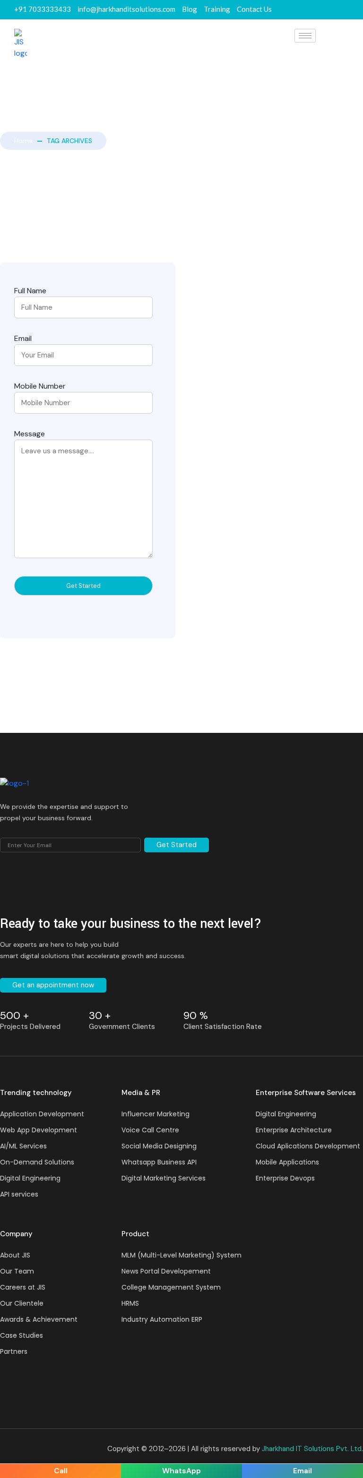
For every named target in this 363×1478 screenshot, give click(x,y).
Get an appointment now (53, 985)
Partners (13, 1351)
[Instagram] (348, 10)
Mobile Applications (287, 1162)
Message (29, 434)
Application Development (42, 1114)
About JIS (15, 1255)
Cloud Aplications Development (308, 1146)
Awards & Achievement (39, 1319)
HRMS (130, 1303)
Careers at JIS (22, 1287)
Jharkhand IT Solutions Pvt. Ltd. (312, 1448)
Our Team (17, 1271)
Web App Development (38, 1130)
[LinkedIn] (331, 10)
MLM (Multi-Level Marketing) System (181, 1255)
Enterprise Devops (285, 1178)
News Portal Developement (166, 1271)
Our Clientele (21, 1303)
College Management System (171, 1287)
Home (23, 140)
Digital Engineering (30, 1178)
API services (19, 1194)
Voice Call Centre (150, 1130)
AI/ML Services (23, 1146)
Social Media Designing (159, 1146)
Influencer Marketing (155, 1114)
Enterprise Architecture (294, 1130)
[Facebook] (314, 10)
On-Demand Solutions (37, 1162)
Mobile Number (40, 386)
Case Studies (21, 1335)
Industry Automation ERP (161, 1319)
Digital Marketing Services (163, 1178)
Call (61, 1471)
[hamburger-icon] (305, 35)
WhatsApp (181, 1471)
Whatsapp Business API (159, 1162)
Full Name (30, 291)
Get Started (176, 844)
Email (23, 338)
